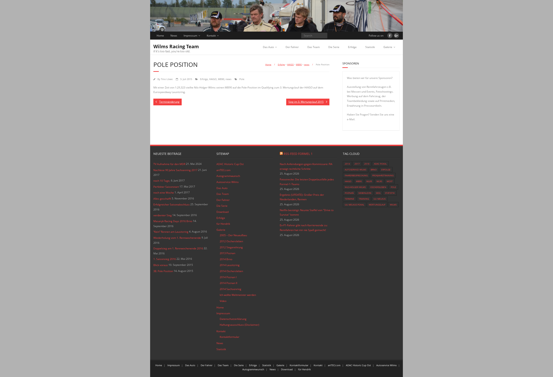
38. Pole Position (163, 271)
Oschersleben (378, 187)
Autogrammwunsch (228, 176)
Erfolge (352, 47)
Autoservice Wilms (227, 182)
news (306, 64)
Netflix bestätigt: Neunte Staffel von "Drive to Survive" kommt (307, 212)
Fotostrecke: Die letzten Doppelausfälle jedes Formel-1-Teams (307, 182)
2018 (366, 163)
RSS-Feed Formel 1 (298, 154)
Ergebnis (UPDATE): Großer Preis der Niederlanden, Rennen (302, 197)
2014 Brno (226, 259)
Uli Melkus (379, 198)
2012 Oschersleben (231, 241)
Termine (349, 198)
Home (160, 35)
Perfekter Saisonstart (166, 187)
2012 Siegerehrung (231, 247)
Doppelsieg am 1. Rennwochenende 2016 (178, 248)
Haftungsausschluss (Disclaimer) (239, 325)
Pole (241, 79)
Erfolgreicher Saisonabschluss (171, 204)
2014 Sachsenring (230, 289)
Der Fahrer (292, 47)
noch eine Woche (163, 192)
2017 (357, 163)
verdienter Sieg (162, 215)
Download (222, 212)
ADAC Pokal (380, 163)
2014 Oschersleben (231, 271)
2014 (347, 163)
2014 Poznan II (228, 283)
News (173, 35)
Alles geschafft (162, 199)
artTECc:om (223, 170)
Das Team (313, 47)
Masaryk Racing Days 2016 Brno (172, 221)
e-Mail (350, 119)
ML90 (379, 181)
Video (223, 301)
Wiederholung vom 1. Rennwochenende (177, 238)
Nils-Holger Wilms (355, 187)
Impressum (190, 35)
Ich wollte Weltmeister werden (238, 295)
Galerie (387, 47)
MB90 (299, 64)
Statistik (370, 47)
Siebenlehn (364, 192)
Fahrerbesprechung (356, 175)
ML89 (369, 181)
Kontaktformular (229, 337)
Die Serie (333, 47)
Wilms (393, 204)
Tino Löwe (167, 79)
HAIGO (290, 64)
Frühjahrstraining (383, 175)
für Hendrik (223, 224)
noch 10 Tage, (161, 181)
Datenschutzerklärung (233, 319)
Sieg (378, 192)
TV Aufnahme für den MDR (169, 164)
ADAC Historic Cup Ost (230, 164)
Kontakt (211, 35)
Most (390, 181)
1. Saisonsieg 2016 (164, 259)
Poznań (349, 192)
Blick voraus (160, 265)
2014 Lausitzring (230, 265)
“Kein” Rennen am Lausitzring (170, 232)
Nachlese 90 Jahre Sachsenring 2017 (175, 170)
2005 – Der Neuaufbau (233, 235)
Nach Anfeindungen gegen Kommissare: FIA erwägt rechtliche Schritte (306, 166)
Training (364, 198)
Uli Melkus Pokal (354, 204)
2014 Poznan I (228, 277)
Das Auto (268, 47)
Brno (374, 169)
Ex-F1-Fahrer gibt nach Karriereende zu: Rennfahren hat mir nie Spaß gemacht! (303, 227)
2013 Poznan (227, 253)
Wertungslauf (377, 204)
